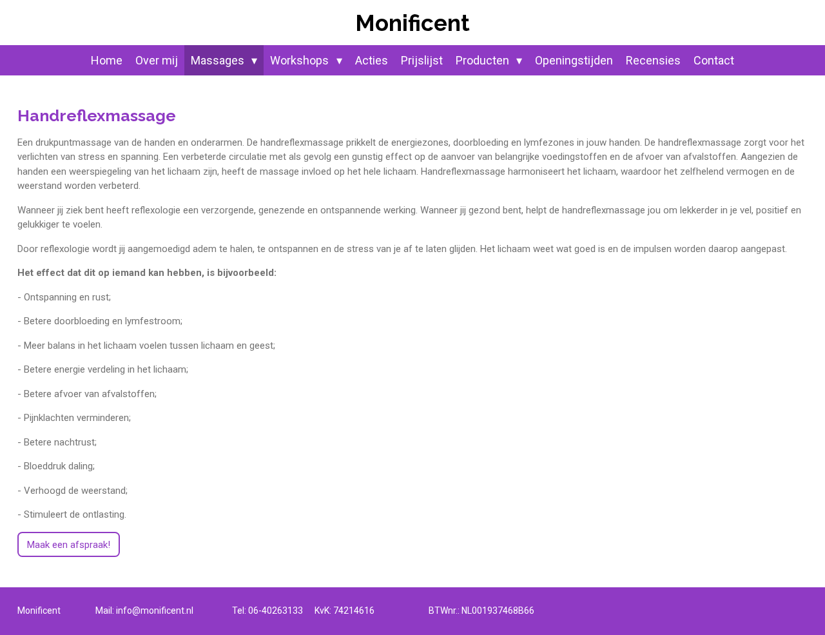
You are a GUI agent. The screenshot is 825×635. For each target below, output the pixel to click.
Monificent (412, 23)
